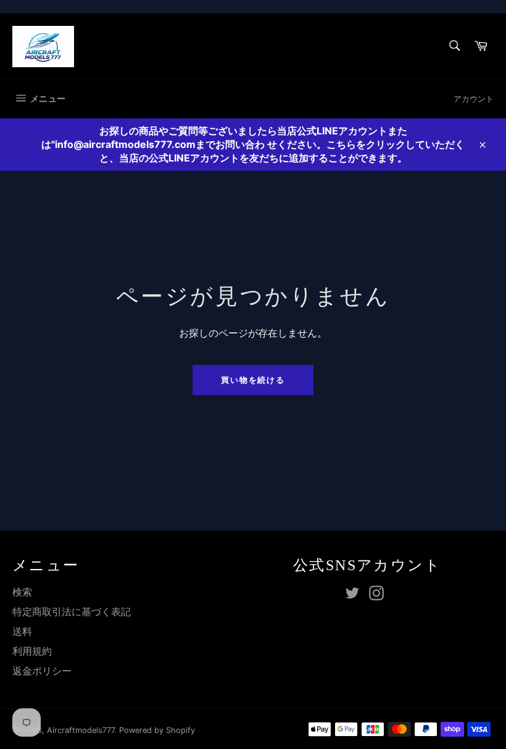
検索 (22, 592)
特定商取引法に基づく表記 (71, 611)
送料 (22, 631)
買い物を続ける (253, 380)
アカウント (474, 99)
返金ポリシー (42, 671)
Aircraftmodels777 (80, 730)
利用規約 (32, 651)
